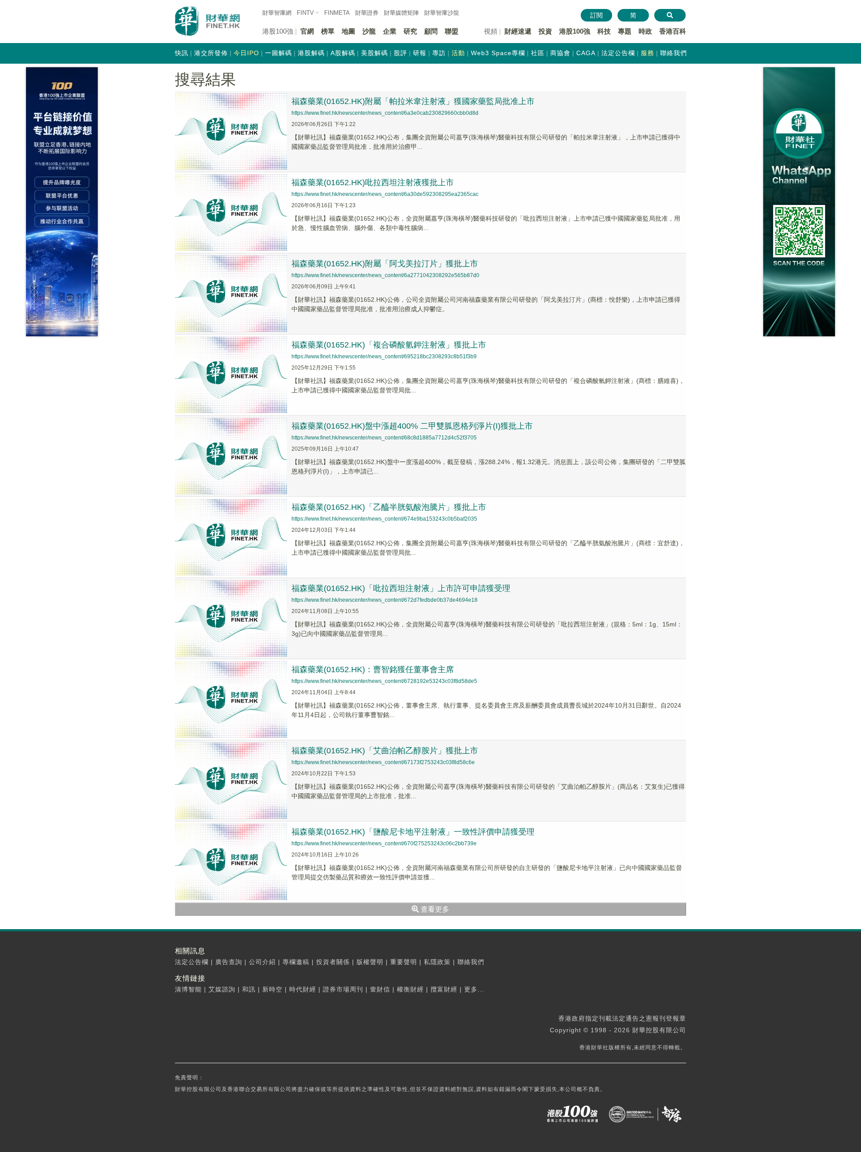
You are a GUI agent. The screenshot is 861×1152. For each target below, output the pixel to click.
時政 (645, 31)
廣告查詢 (228, 961)
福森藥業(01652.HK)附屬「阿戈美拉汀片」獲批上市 (384, 263)
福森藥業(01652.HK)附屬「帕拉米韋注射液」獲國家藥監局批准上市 (413, 101)
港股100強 (574, 31)
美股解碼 (374, 53)
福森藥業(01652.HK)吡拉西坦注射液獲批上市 (372, 182)
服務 (647, 53)
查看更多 (434, 909)
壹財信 (380, 989)
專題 (624, 31)
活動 (458, 53)
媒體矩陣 (401, 12)
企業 (389, 31)
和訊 (249, 989)
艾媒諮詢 (222, 989)
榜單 (328, 31)
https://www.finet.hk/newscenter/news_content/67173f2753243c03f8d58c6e (383, 762)
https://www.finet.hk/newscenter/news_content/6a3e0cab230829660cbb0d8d (384, 113)
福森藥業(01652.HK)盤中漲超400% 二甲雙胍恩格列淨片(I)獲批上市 (412, 426)
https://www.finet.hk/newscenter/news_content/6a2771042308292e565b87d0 (385, 275)
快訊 (181, 53)
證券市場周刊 (343, 989)
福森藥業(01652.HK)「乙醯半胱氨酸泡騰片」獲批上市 (388, 507)
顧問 (431, 31)
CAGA (586, 53)
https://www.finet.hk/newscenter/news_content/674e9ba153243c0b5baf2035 (384, 519)
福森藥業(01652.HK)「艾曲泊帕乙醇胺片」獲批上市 (384, 750)
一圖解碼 (278, 53)
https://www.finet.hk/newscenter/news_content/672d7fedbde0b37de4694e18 (384, 600)
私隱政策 (437, 961)
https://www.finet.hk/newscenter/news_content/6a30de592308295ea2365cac (384, 194)
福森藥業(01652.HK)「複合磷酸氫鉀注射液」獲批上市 (388, 344)
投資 (545, 31)
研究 (410, 31)
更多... (474, 989)
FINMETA (337, 12)
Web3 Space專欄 (498, 53)
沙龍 (369, 31)
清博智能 (188, 989)
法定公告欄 (618, 53)
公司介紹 (262, 961)
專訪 (439, 53)
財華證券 (366, 12)
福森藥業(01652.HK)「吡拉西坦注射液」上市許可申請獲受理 (400, 588)
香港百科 (672, 31)
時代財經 (302, 989)
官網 (307, 31)
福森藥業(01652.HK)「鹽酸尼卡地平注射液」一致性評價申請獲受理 (413, 831)
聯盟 (451, 31)
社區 (537, 53)
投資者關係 (333, 961)
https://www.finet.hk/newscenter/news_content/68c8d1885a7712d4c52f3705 (384, 438)
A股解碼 (342, 53)
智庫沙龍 (441, 12)
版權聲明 (370, 961)
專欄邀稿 (296, 961)
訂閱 (596, 15)
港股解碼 (311, 53)
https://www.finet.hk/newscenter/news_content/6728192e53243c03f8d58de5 (384, 681)
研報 (419, 53)
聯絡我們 (673, 53)
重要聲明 (403, 961)
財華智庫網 (276, 12)
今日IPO (246, 53)
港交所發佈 (211, 53)
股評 (400, 53)
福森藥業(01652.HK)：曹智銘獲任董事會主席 (372, 669)
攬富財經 (443, 989)
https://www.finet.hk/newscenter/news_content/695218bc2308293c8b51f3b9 (384, 356)
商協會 (560, 53)
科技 (604, 31)
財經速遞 (517, 31)
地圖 (348, 31)
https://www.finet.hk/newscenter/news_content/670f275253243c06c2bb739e (384, 843)
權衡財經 (410, 989)
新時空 (272, 989)
